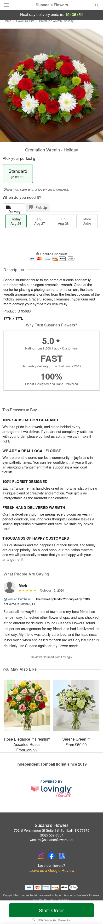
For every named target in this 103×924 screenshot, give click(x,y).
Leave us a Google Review (51, 870)
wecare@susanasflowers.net (51, 839)
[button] (92, 913)
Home (7, 21)
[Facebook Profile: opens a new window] (51, 855)
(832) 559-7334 (51, 835)
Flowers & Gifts (25, 21)
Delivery (14, 210)
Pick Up (41, 207)
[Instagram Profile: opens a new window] (41, 855)
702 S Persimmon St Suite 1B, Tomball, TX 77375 (51, 830)
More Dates (87, 221)
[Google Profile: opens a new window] (62, 855)
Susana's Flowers (52, 5)
